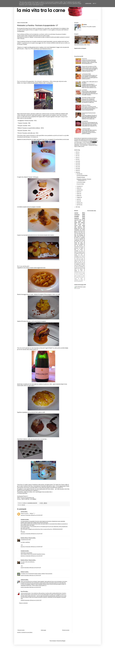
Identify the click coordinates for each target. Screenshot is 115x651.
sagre (81, 278)
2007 (77, 207)
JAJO (22, 511)
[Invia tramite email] (40, 503)
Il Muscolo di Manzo (86, 105)
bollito (75, 228)
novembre (79, 186)
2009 (77, 170)
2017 (77, 155)
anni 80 (81, 261)
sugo (82, 258)
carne (76, 213)
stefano (22, 579)
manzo (76, 218)
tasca (75, 281)
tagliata (75, 270)
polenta (81, 269)
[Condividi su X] (43, 503)
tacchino (81, 245)
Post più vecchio (65, 630)
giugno (78, 195)
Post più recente (21, 630)
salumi (76, 225)
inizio (77, 266)
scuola (77, 258)
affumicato (76, 248)
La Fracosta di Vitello (86, 74)
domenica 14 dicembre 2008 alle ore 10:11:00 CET (31, 533)
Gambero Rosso (81, 252)
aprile (78, 199)
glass (84, 265)
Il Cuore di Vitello (80, 184)
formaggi (81, 235)
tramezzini (79, 281)
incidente (77, 257)
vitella (75, 222)
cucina (83, 240)
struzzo (81, 279)
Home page (43, 630)
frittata (80, 265)
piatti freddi (76, 236)
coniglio (83, 273)
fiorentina (81, 274)
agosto (78, 191)
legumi (79, 275)
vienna (75, 246)
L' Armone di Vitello (86, 128)
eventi (75, 265)
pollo (82, 232)
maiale (76, 216)
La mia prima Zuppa (81, 182)
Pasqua (75, 261)
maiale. (75, 244)
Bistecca (76, 232)
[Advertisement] (43, 617)
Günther (22, 571)
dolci (75, 235)
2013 (77, 163)
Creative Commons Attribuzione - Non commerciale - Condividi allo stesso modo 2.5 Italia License (85, 145)
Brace (77, 237)
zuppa (75, 260)
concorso (83, 256)
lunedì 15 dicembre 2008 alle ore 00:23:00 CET (31, 567)
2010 (77, 168)
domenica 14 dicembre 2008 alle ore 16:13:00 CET (31, 556)
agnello (81, 238)
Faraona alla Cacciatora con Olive (89, 66)
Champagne (81, 246)
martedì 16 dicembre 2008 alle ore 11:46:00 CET (31, 600)
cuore (77, 274)
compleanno (77, 240)
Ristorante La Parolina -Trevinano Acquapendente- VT (84, 180)
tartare (75, 252)
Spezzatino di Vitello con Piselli (88, 97)
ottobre (78, 188)
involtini (81, 249)
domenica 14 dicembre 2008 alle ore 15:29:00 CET (31, 546)
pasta (79, 221)
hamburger (76, 229)
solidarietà (76, 279)
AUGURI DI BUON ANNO (82, 175)
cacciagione (76, 256)
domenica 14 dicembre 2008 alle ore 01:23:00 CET (31, 515)
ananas (75, 254)
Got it (94, 3)
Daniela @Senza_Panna (26, 538)
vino (81, 228)
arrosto (79, 224)
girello (75, 275)
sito (75, 245)
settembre (79, 190)
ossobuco (77, 277)
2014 (77, 161)
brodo (75, 262)
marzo (78, 201)
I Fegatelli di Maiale (81, 177)
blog (81, 242)
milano (84, 275)
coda (79, 273)
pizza (77, 241)
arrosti (83, 220)
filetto (75, 249)
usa (77, 238)
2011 (77, 166)
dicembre (79, 173)
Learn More (88, 3)
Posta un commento (23, 603)
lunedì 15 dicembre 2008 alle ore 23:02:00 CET (31, 587)
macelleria (81, 266)
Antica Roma (80, 260)
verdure (76, 215)
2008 (77, 172)
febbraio (79, 202)
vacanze (81, 231)
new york (83, 257)
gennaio (79, 204)
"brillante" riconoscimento (35, 37)
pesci (82, 250)
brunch (79, 262)
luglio (78, 193)
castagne (83, 237)
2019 (77, 153)
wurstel (75, 271)
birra (81, 254)
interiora (80, 227)
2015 (77, 159)
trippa (81, 270)
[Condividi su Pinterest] (46, 503)
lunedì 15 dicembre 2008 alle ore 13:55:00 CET (31, 575)
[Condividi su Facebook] (45, 503)
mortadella (76, 250)
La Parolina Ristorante (22, 493)
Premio (83, 236)
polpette (81, 244)
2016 (77, 157)
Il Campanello (85, 121)
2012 (77, 164)
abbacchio (81, 233)
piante (82, 277)
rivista (75, 242)
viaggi (83, 225)
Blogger (63, 640)
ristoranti (23, 504)
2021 (77, 152)
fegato (82, 248)
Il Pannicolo (84, 58)
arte (76, 273)
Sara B (22, 591)
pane (75, 233)
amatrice (81, 253)
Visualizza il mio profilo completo (89, 26)
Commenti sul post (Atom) (26, 632)
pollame (83, 222)
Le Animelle (84, 90)
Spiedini (77, 253)
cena (84, 262)
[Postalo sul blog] (42, 503)
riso (82, 241)
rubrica (75, 278)
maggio (78, 197)
